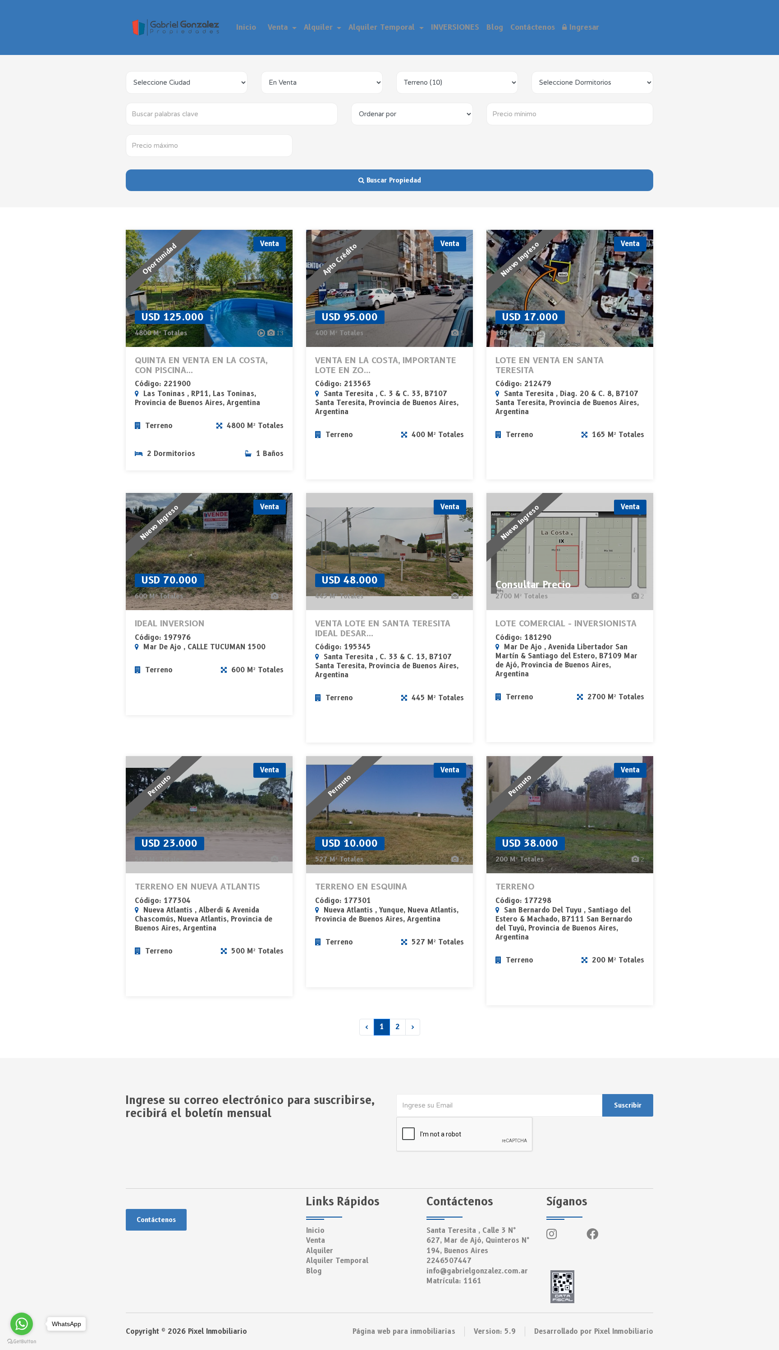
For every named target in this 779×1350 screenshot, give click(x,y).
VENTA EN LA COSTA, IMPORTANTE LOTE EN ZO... (385, 365)
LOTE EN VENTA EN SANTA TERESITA (549, 365)
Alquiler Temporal (337, 1261)
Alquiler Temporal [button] (382, 27)
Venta (315, 1240)
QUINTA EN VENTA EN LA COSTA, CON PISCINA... (201, 365)
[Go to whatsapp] (21, 1324)
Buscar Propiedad (392, 180)
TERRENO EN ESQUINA (361, 887)
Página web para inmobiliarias (404, 1331)
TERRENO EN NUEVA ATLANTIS (197, 887)
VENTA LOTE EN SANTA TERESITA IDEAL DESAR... (382, 629)
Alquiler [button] (319, 27)
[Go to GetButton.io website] (21, 1341)
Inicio (246, 27)
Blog (494, 27)
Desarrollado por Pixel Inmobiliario (593, 1331)
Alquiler (319, 1251)
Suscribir (628, 1105)
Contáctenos (532, 27)
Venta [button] (279, 27)
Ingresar (583, 27)
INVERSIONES (455, 27)
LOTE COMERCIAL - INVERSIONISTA (566, 624)
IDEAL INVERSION (170, 624)
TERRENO (515, 887)
